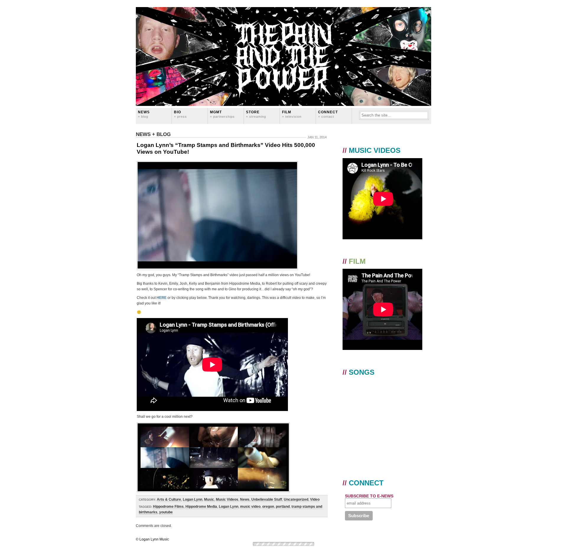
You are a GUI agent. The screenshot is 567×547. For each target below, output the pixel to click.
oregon (268, 507)
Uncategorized (296, 499)
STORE (256, 114)
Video (315, 499)
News (144, 114)
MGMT (222, 114)
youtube (166, 512)
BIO (180, 114)
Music (209, 499)
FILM (292, 114)
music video (250, 507)
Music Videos (227, 499)
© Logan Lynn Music (152, 539)
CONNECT (328, 114)
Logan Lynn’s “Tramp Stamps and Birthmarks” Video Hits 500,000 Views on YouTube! (226, 148)
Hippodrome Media (201, 507)
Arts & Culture (169, 499)
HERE (162, 298)
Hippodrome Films (168, 507)
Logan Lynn (192, 499)
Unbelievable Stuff (266, 499)
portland (283, 507)
